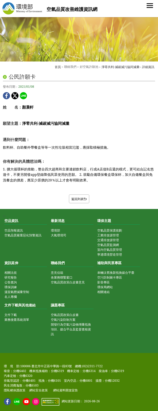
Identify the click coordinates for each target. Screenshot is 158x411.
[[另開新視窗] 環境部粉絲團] (7, 401)
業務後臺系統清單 (16, 320)
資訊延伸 (11, 262)
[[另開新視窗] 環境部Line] (16, 401)
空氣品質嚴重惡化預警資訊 (22, 235)
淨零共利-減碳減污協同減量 (121, 67)
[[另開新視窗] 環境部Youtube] (26, 401)
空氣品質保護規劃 (109, 230)
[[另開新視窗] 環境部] (22, 8)
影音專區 (103, 282)
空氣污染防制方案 (63, 320)
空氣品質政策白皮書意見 (68, 282)
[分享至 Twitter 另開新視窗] (14, 95)
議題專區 (58, 305)
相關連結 (103, 292)
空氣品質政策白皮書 (65, 315)
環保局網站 (105, 287)
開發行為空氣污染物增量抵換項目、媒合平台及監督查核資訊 (71, 329)
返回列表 (77, 199)
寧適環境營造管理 (109, 254)
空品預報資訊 (13, 230)
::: (52, 67)
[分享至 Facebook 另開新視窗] (6, 95)
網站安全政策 (38, 390)
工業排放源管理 (108, 235)
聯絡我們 (58, 262)
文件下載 (10, 315)
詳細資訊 (148, 67)
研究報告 (10, 277)
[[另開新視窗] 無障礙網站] (50, 402)
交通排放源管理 (108, 240)
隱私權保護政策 (14, 390)
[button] (149, 5)
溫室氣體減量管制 (16, 292)
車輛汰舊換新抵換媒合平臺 (115, 272)
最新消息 (58, 220)
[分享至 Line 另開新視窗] (23, 95)
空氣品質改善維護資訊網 (72, 9)
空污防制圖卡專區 (109, 277)
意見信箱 (57, 272)
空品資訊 (11, 220)
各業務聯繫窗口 (61, 277)
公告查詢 (10, 282)
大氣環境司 (58, 235)
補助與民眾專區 (109, 262)
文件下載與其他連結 (20, 305)
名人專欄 (10, 297)
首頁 (58, 67)
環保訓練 (10, 287)
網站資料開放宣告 (65, 390)
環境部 (55, 230)
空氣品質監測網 (108, 245)
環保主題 (104, 220)
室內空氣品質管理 (109, 250)
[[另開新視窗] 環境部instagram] (35, 401)
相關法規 (10, 272)
